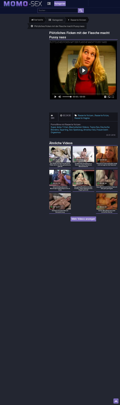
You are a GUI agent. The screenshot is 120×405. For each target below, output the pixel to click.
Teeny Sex (95, 127)
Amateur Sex (89, 130)
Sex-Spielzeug (76, 130)
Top (116, 401)
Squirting (64, 130)
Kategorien (60, 3)
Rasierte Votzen (86, 115)
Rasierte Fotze (102, 115)
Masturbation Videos (79, 127)
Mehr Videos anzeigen (83, 219)
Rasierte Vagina (82, 118)
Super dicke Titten (59, 127)
